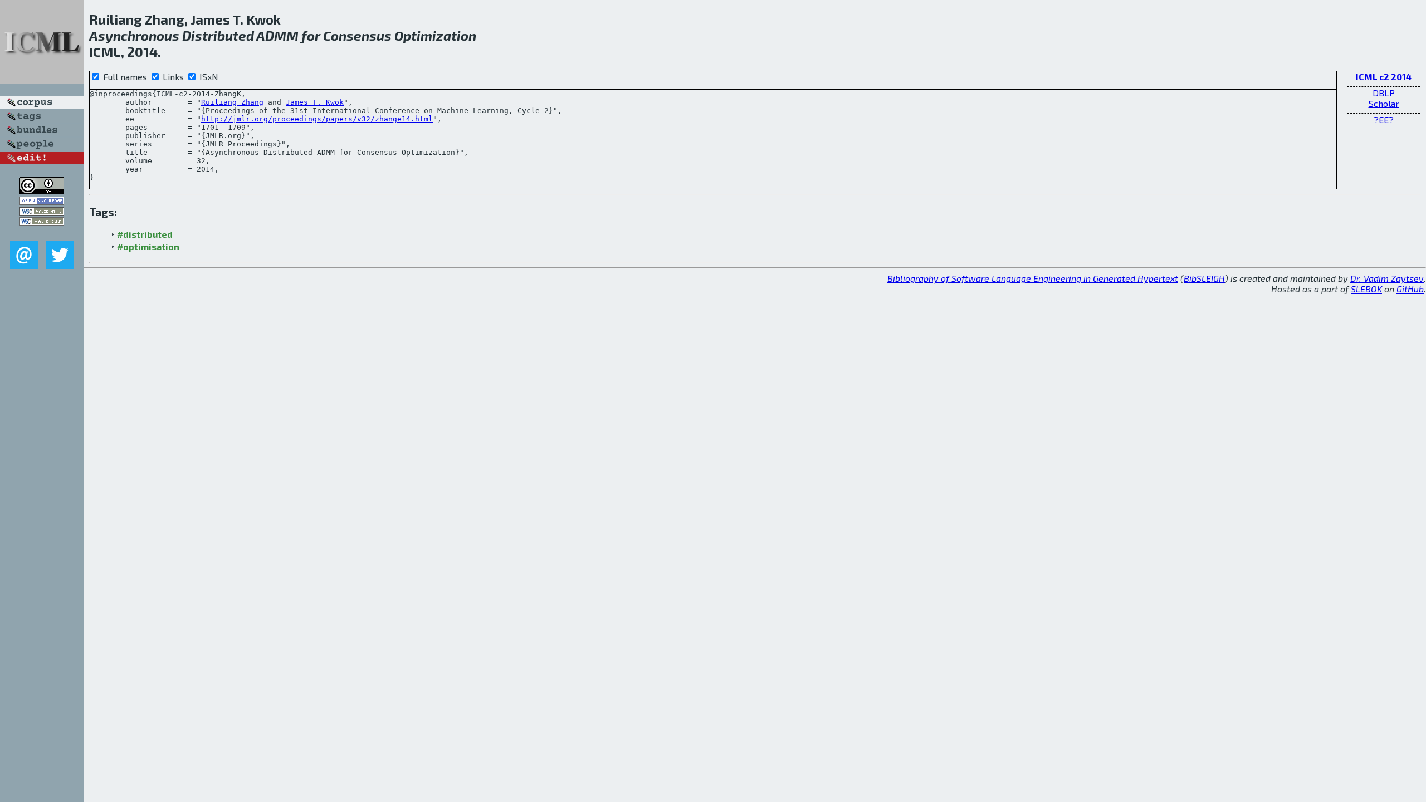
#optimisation (148, 246)
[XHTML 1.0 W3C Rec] (41, 212)
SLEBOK (1366, 288)
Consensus (357, 35)
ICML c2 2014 (1384, 76)
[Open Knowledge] (41, 201)
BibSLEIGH (1204, 278)
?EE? (1384, 119)
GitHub (1410, 288)
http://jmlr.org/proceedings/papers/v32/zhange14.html (317, 119)
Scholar (1384, 103)
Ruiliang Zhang (232, 102)
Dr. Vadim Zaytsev (1387, 278)
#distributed (145, 234)
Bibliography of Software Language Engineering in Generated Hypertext (1032, 278)
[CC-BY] (41, 190)
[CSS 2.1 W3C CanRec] (41, 233)
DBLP (1384, 92)
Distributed (218, 35)
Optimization (435, 35)
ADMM (277, 35)
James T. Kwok (315, 102)
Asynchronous (134, 35)
